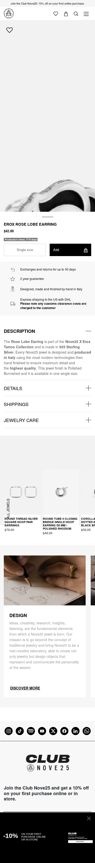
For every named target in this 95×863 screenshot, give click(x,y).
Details (13, 388)
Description (19, 331)
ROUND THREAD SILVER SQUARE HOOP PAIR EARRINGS (21, 522)
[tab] (47, 331)
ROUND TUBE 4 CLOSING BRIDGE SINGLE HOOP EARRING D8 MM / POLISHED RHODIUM (60, 523)
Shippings (16, 404)
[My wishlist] (56, 13)
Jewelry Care (21, 420)
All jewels (8, 508)
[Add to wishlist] (9, 30)
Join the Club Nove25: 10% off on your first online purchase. (48, 3)
